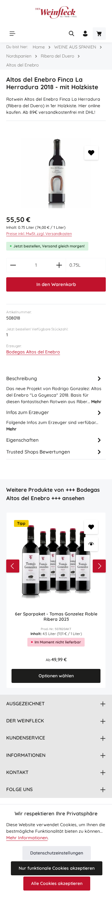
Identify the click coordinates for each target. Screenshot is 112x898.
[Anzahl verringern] (13, 265)
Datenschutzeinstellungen (56, 853)
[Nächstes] (99, 566)
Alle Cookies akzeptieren (56, 883)
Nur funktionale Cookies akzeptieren (57, 868)
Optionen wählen (56, 676)
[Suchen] (71, 33)
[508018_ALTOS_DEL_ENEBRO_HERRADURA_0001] (56, 173)
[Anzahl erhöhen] (59, 265)
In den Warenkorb (56, 284)
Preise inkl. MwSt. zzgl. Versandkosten (39, 233)
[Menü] (12, 33)
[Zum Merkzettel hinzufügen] (91, 153)
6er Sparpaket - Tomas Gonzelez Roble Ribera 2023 (56, 616)
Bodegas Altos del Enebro (33, 352)
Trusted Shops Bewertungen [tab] (38, 452)
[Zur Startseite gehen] (56, 12)
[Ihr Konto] (85, 33)
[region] (56, 173)
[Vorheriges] (12, 566)
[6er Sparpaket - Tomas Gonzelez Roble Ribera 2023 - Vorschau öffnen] (91, 544)
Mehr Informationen (27, 837)
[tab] (54, 390)
